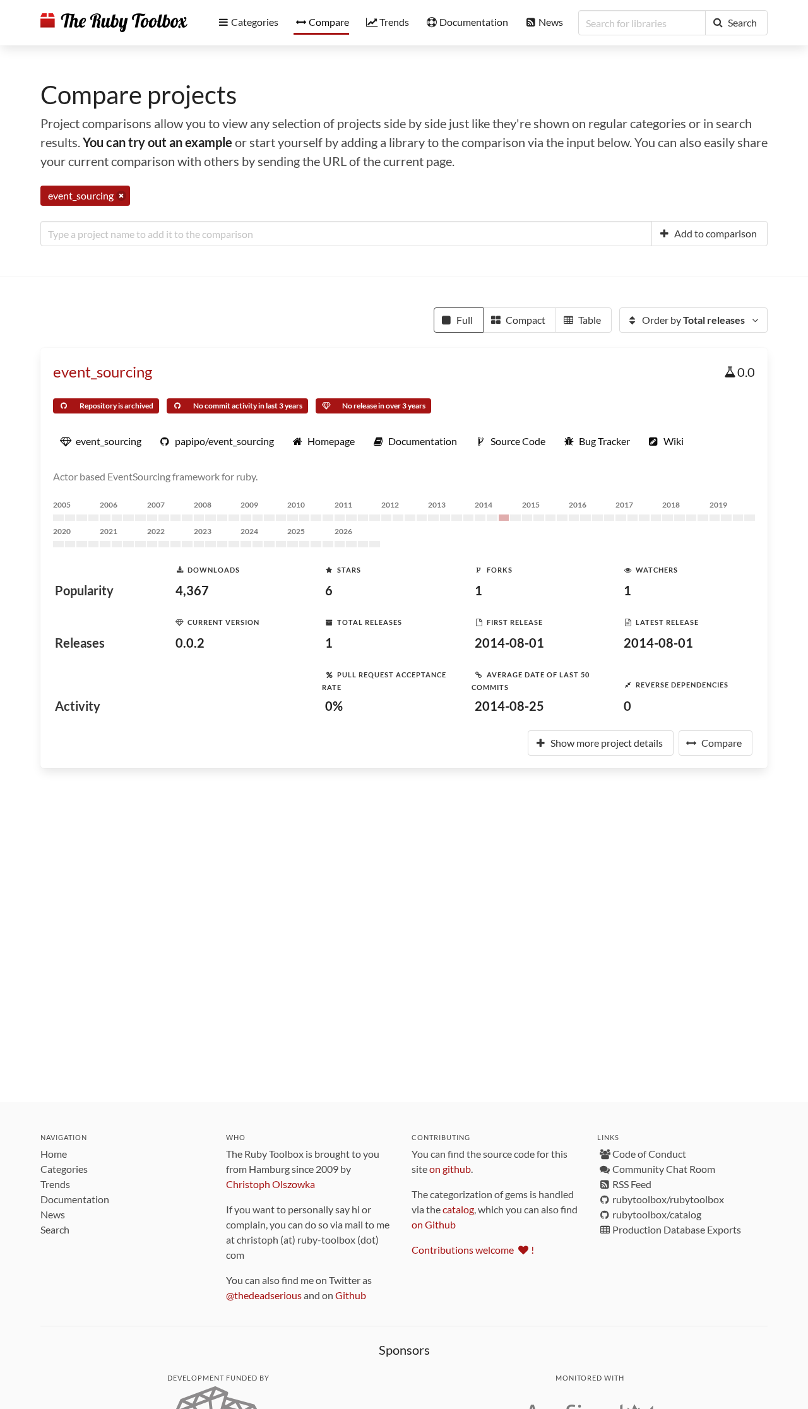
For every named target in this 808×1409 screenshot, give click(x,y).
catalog (458, 1209)
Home (53, 1154)
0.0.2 (190, 642)
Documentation (74, 1199)
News (52, 1214)
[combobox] (346, 233)
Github (350, 1295)
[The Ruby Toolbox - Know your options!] (114, 22)
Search (54, 1229)
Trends (55, 1184)
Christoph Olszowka (270, 1184)
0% (334, 705)
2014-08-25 (509, 705)
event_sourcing (102, 371)
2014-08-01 (509, 642)
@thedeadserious (264, 1295)
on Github (434, 1224)
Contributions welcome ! (473, 1250)
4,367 (192, 590)
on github (450, 1169)
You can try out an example (157, 142)
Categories (64, 1169)
